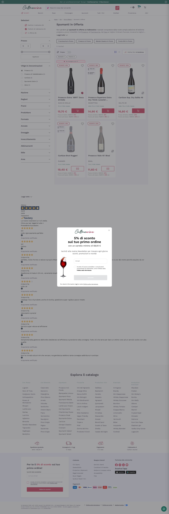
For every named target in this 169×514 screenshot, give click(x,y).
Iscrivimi (90, 277)
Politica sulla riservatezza (90, 284)
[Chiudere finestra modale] (109, 230)
